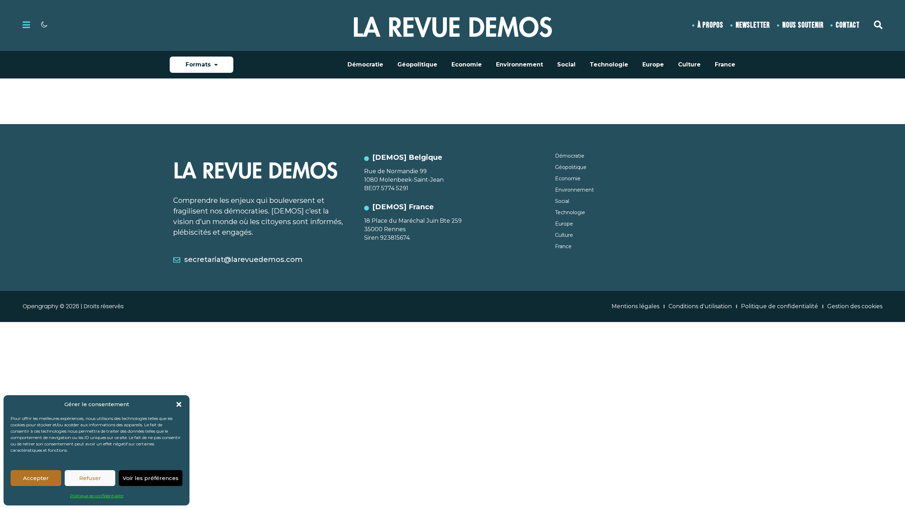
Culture (689, 64)
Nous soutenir (802, 25)
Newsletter (753, 25)
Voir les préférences (151, 478)
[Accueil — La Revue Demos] (452, 25)
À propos (710, 25)
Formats (198, 64)
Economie (466, 64)
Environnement (519, 64)
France (725, 64)
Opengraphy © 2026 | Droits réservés (73, 306)
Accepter (36, 478)
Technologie (609, 64)
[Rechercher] (878, 25)
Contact (848, 25)
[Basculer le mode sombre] (44, 24)
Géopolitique (417, 64)
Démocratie (365, 64)
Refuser (90, 478)
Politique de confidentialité (96, 495)
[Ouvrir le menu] (26, 25)
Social (566, 64)
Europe (653, 64)
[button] (178, 404)
